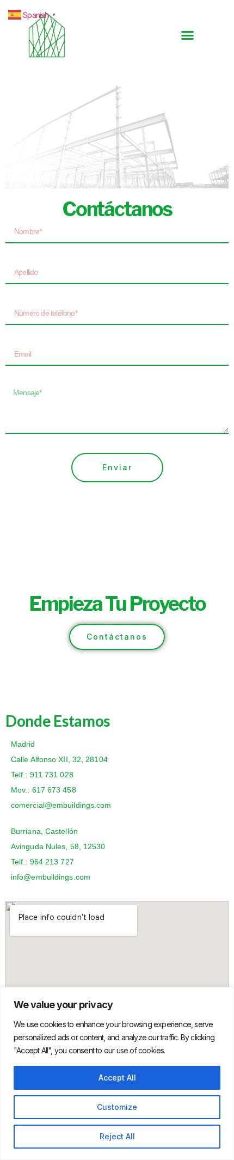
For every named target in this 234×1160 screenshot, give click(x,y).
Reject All (117, 1136)
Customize (117, 1107)
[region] (117, 1073)
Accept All (117, 1077)
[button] (187, 35)
